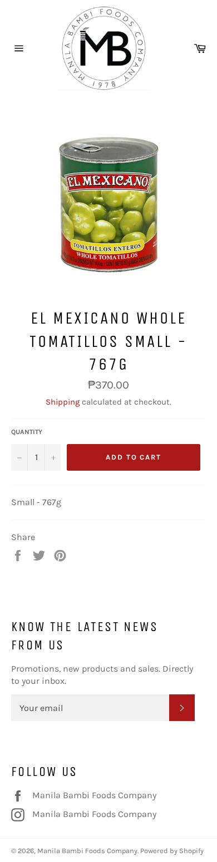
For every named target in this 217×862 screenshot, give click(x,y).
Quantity (26, 432)
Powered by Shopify (172, 850)
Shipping (63, 402)
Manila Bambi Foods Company (94, 794)
